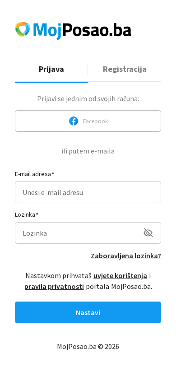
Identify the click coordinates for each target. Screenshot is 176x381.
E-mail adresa (33, 174)
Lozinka (25, 214)
